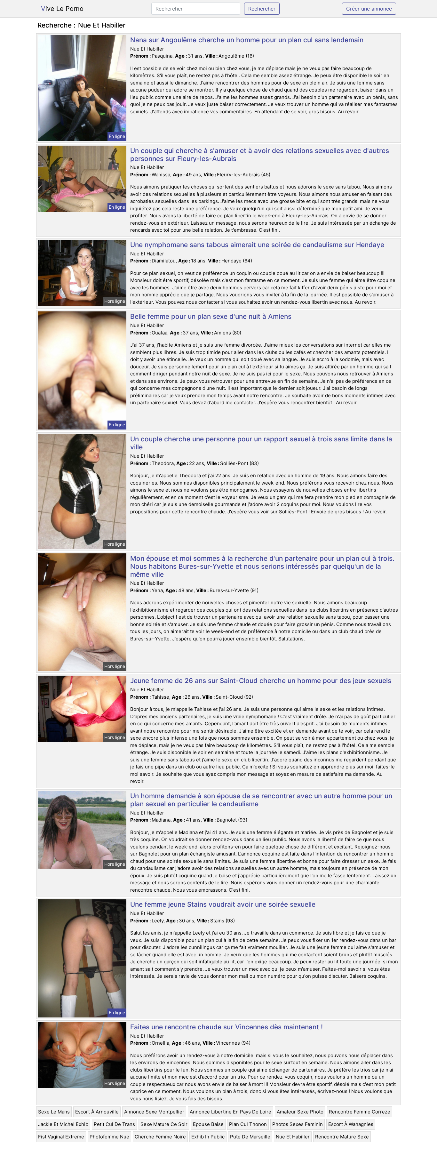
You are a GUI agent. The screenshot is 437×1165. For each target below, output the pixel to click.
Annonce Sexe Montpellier (154, 1112)
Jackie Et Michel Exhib (63, 1124)
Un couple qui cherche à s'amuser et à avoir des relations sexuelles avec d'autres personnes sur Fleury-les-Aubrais (259, 155)
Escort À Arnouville (97, 1112)
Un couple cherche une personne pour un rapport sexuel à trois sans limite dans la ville (261, 443)
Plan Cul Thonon (248, 1124)
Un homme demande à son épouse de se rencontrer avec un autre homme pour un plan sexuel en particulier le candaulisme (261, 800)
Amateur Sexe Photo (300, 1112)
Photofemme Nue (109, 1137)
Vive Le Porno (62, 8)
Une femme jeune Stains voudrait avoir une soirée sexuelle (222, 904)
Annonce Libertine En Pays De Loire (230, 1112)
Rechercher (261, 8)
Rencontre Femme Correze (359, 1112)
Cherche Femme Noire (160, 1137)
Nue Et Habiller (293, 1137)
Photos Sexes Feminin (297, 1124)
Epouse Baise (208, 1124)
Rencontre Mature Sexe (342, 1137)
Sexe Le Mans (54, 1112)
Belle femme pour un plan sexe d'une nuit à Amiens (210, 316)
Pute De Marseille (250, 1137)
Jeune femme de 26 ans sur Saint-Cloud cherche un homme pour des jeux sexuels (260, 681)
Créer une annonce (369, 8)
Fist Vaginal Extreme (61, 1137)
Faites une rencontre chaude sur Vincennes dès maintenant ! (226, 1027)
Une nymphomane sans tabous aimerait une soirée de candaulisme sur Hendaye (257, 245)
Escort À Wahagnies (350, 1124)
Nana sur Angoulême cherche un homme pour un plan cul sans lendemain (246, 40)
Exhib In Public (208, 1137)
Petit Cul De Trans (114, 1124)
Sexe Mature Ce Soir (163, 1124)
